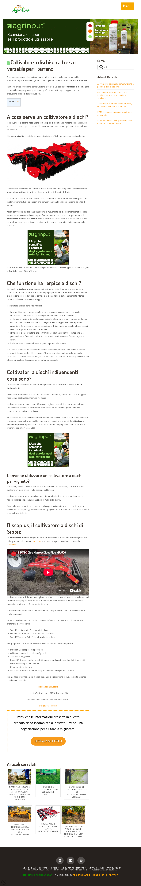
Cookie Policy (60, 870)
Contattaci (91, 868)
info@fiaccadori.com (48, 705)
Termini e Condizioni (79, 870)
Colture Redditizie (48, 868)
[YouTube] (70, 860)
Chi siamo (32, 868)
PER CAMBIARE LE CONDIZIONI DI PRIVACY (95, 875)
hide (17, 101)
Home (22, 868)
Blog (102, 868)
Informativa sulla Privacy (39, 870)
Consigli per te (66, 868)
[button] (127, 6)
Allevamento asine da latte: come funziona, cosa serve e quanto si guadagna (112, 95)
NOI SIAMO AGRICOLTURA (37, 875)
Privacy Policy (114, 868)
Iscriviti (80, 868)
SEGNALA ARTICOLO (48, 741)
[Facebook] (60, 860)
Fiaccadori (11, 544)
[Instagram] (81, 860)
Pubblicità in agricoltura (104, 870)
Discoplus (36, 541)
